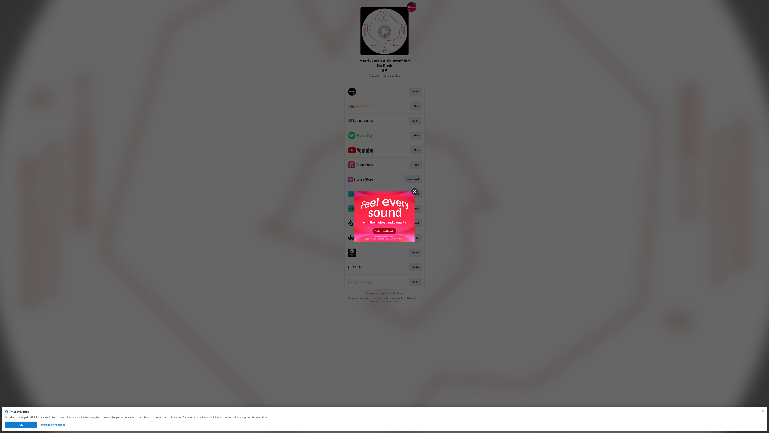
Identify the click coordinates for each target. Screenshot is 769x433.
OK (21, 424)
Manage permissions (53, 424)
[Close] (763, 411)
